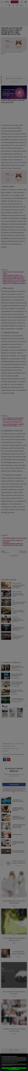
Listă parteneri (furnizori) (3, 1066)
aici (1, 1060)
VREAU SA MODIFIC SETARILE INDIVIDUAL (14, 1069)
